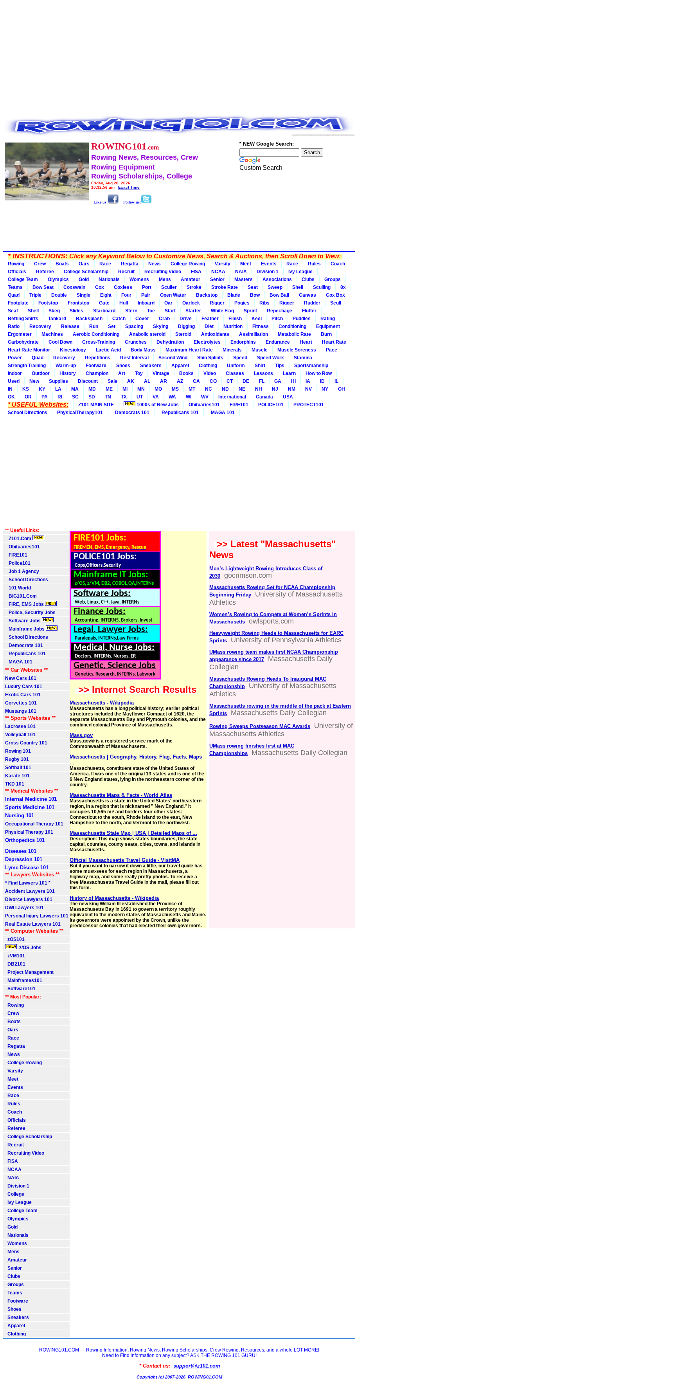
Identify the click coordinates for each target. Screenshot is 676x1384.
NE (242, 389)
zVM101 (15, 956)
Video (209, 373)
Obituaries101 (204, 404)
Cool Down (60, 342)
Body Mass (143, 350)
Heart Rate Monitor (29, 350)
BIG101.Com (21, 596)
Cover (142, 318)
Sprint (250, 311)
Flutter (309, 311)
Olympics (58, 279)
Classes (235, 373)
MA (75, 389)
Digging (186, 326)
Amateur (190, 279)
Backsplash (89, 318)
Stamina (303, 357)
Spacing (134, 326)
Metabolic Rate (294, 334)
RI (60, 397)
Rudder (312, 303)
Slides (76, 311)
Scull (335, 303)
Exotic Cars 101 (23, 694)
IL (336, 381)
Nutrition (233, 326)
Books (186, 373)
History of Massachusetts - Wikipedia (114, 898)
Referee (45, 271)
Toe (151, 311)
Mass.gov (81, 735)
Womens (139, 279)
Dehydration (170, 342)
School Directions (27, 412)
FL (261, 381)
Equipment (328, 326)
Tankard (57, 318)
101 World (18, 588)
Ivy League (300, 271)
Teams (15, 287)
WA (172, 397)
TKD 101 (14, 784)
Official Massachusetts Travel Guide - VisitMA (125, 860)
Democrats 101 (131, 412)
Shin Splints (210, 357)
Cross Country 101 (26, 743)
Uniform (236, 365)
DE (246, 381)
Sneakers (151, 365)
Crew (40, 264)
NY (325, 389)
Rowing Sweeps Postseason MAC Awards (259, 726)
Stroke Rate (224, 287)
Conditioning (292, 326)
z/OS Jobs (30, 947)
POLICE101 (271, 404)
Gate (104, 303)
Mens (165, 279)
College (14, 1194)
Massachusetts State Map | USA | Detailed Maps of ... (133, 833)
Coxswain (74, 287)
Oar (168, 303)
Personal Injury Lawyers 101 (36, 916)
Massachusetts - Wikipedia (102, 703)
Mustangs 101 (20, 711)
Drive (186, 318)
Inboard (146, 303)
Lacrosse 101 (20, 726)
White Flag (222, 311)
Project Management (29, 972)
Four (126, 295)
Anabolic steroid (147, 334)
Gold (84, 279)
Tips (279, 365)
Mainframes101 (23, 980)
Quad (14, 295)
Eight (105, 295)
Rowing (16, 264)
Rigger (217, 303)
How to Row (319, 373)
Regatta (129, 264)
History (67, 373)
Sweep (275, 287)
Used (14, 381)
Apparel (180, 365)
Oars (84, 264)
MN (141, 389)
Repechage (279, 311)
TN (108, 397)
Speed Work (270, 357)
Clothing (208, 365)
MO (158, 389)
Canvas (307, 295)
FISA (196, 271)
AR (163, 381)
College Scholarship (86, 271)
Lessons (263, 373)
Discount (88, 381)
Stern (131, 311)
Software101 (20, 988)
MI (125, 389)
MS (175, 389)
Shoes (123, 365)
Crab (164, 318)
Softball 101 (18, 767)
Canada (264, 397)
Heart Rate (334, 342)
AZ (180, 381)
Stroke (194, 287)
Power (15, 357)
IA (308, 381)
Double (59, 295)
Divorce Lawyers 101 (28, 899)
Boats (62, 264)
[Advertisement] (179, 58)
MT (192, 389)
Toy (139, 373)
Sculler (169, 287)
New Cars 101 (20, 678)
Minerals (232, 350)
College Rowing (188, 264)
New (34, 381)
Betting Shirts (23, 318)
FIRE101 (239, 404)
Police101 (18, 563)
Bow (255, 295)
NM (291, 389)
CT (230, 381)
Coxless (123, 287)
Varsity (222, 264)
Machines (52, 334)
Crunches (136, 342)
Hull (123, 303)
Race (105, 264)
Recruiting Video (162, 271)
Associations (277, 279)
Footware (96, 365)
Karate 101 (17, 775)
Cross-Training (98, 342)
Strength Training (27, 365)
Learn (289, 373)
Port (146, 287)
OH (341, 389)
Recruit (126, 271)
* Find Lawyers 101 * (27, 883)
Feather (210, 318)
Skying (160, 326)
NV (308, 389)
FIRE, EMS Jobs (25, 604)
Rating (327, 318)
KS (25, 389)
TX (124, 397)
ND (225, 389)
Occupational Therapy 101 (34, 824)
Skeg (54, 311)
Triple (35, 295)
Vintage (161, 373)
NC (208, 389)
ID (322, 381)
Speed (240, 357)
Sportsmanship (311, 365)
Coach (338, 264)
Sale (112, 381)
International (232, 397)
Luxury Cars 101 (23, 686)
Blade (233, 295)
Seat (253, 287)
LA (58, 389)
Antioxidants (215, 334)
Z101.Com (18, 538)
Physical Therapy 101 (29, 832)
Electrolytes (207, 342)
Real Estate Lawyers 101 (33, 924)
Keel (257, 318)
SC (75, 397)
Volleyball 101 (20, 734)
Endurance (278, 342)
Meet (245, 264)
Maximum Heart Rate (189, 350)
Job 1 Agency (22, 571)
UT (140, 397)
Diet (209, 326)
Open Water (173, 295)
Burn (326, 334)
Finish (235, 318)
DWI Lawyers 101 (24, 907)
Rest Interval (134, 357)
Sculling (322, 287)
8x (343, 287)
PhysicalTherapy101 (80, 412)
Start (170, 311)
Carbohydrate (23, 342)
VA (156, 397)
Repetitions (97, 357)
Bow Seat (43, 287)
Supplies (58, 381)
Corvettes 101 (21, 703)
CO (213, 381)
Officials (17, 271)
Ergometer (20, 334)
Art (121, 373)
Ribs (264, 303)
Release (70, 326)
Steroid (183, 334)
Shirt (260, 365)
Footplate (18, 303)
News (154, 264)
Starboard (104, 311)
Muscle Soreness (296, 350)
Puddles (302, 318)
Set (111, 326)
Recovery (40, 326)
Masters (243, 279)
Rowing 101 (18, 751)
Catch (119, 318)
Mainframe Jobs (25, 629)
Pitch (277, 318)
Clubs (308, 279)
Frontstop (78, 303)
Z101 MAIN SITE (96, 404)
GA (277, 381)
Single (83, 295)
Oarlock (191, 303)
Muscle (260, 350)
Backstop (207, 295)
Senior (217, 279)
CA (196, 381)
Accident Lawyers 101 (30, 891)
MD (92, 389)
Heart (306, 342)
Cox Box (335, 295)
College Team (23, 279)
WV (205, 397)
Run (93, 326)
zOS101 (15, 939)
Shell (297, 287)
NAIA (241, 271)
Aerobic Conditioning (96, 334)
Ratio (14, 326)
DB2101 (15, 964)
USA (288, 397)
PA (44, 397)
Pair (145, 295)
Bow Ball (279, 295)
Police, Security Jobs (31, 612)
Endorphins (243, 342)
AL (147, 381)
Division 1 (268, 271)
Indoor (15, 373)
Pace (331, 350)
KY (42, 389)
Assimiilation (253, 334)
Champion (97, 373)
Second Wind (172, 357)
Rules (314, 264)
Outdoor (41, 373)
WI (188, 397)
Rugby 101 (17, 759)
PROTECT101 (308, 404)
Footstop (48, 303)
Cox (99, 287)
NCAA (218, 271)
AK (130, 381)
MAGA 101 (222, 412)
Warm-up (66, 365)
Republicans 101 (179, 412)
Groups (332, 279)
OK (11, 397)
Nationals (109, 279)
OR (28, 397)
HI (293, 381)
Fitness (260, 326)
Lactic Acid (108, 350)
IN (10, 389)
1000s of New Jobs (157, 404)
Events (269, 264)
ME (109, 389)
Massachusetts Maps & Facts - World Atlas (121, 795)
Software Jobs (23, 621)
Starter (193, 311)
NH (258, 389)
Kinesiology (73, 350)
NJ (275, 389)
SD (91, 397)
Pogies (242, 303)
